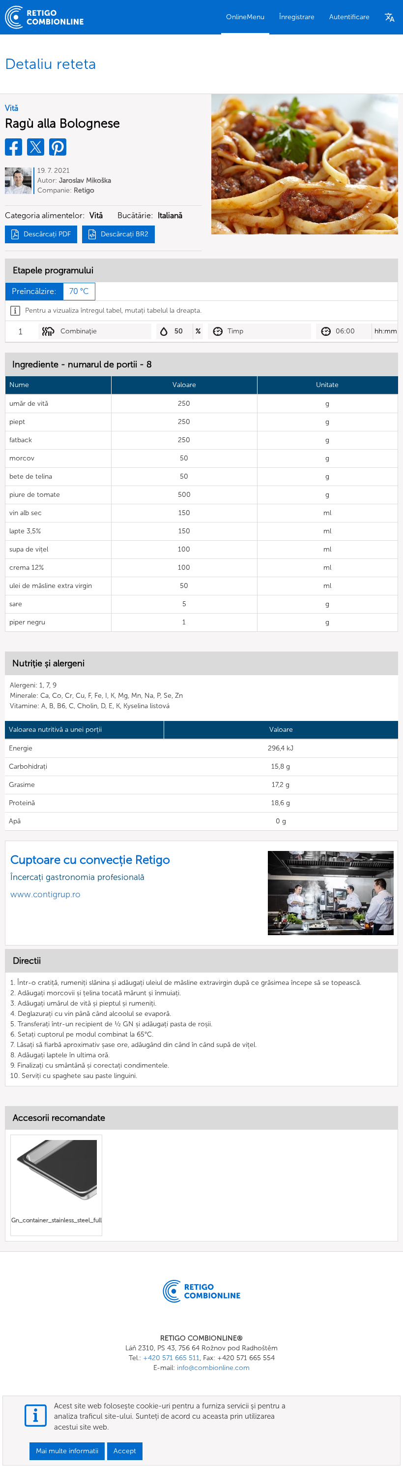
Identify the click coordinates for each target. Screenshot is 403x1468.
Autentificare (349, 17)
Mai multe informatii (67, 1451)
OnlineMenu (245, 17)
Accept (125, 1451)
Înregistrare (297, 17)
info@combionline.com (213, 1368)
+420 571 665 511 (171, 1358)
